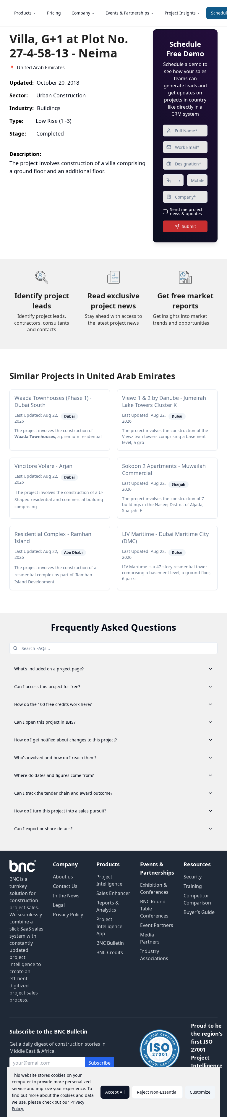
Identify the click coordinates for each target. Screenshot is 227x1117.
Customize (200, 1092)
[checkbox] (165, 211)
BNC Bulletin (110, 943)
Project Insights (180, 13)
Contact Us (65, 886)
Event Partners (156, 925)
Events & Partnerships (127, 13)
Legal (59, 905)
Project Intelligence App (109, 926)
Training (193, 886)
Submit (189, 226)
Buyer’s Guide (199, 912)
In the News (66, 895)
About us (63, 876)
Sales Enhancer (113, 893)
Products (23, 13)
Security (193, 876)
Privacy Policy (68, 914)
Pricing (54, 13)
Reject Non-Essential (157, 1092)
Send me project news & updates (186, 211)
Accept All (115, 1092)
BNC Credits (109, 952)
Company (81, 13)
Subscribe (99, 1063)
